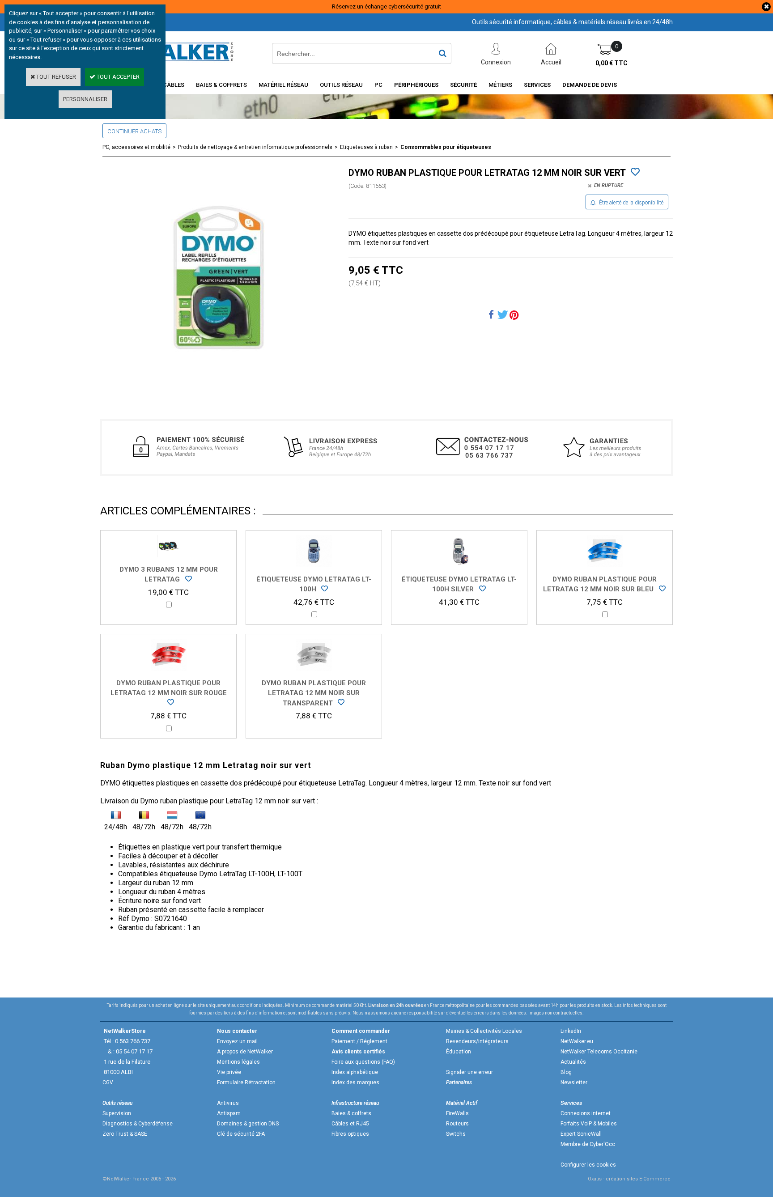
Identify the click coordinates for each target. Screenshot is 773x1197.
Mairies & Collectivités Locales (484, 1031)
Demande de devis (589, 84)
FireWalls (457, 1113)
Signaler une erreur (469, 1072)
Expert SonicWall (581, 1134)
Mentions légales (238, 1062)
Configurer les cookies (588, 1165)
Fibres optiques (350, 1134)
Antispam (229, 1113)
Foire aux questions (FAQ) (363, 1062)
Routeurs (457, 1124)
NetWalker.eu (577, 1041)
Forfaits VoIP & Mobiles (589, 1124)
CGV (107, 1082)
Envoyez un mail (237, 1041)
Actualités (573, 1062)
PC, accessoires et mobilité (136, 147)
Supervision (116, 1113)
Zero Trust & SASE (124, 1134)
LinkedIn (571, 1031)
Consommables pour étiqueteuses (445, 147)
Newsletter (574, 1082)
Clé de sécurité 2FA (241, 1134)
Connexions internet (586, 1113)
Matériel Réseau (283, 84)
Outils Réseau (341, 84)
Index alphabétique (354, 1072)
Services (537, 84)
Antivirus (228, 1103)
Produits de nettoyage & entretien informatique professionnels (255, 147)
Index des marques (355, 1082)
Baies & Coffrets (221, 84)
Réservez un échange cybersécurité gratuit (386, 6)
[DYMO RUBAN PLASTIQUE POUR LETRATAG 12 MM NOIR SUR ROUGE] (168, 703)
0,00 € (611, 63)
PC (378, 84)
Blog (566, 1072)
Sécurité (463, 84)
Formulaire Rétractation (246, 1082)
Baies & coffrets (351, 1113)
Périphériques (416, 84)
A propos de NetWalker (245, 1051)
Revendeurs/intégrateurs (477, 1041)
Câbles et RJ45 (350, 1124)
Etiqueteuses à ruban (366, 147)
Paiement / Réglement (359, 1041)
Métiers (500, 84)
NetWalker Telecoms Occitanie (599, 1051)
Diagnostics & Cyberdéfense (137, 1124)
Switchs (456, 1134)
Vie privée (229, 1072)
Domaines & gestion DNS (248, 1124)
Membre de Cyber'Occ (588, 1144)
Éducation (458, 1051)
